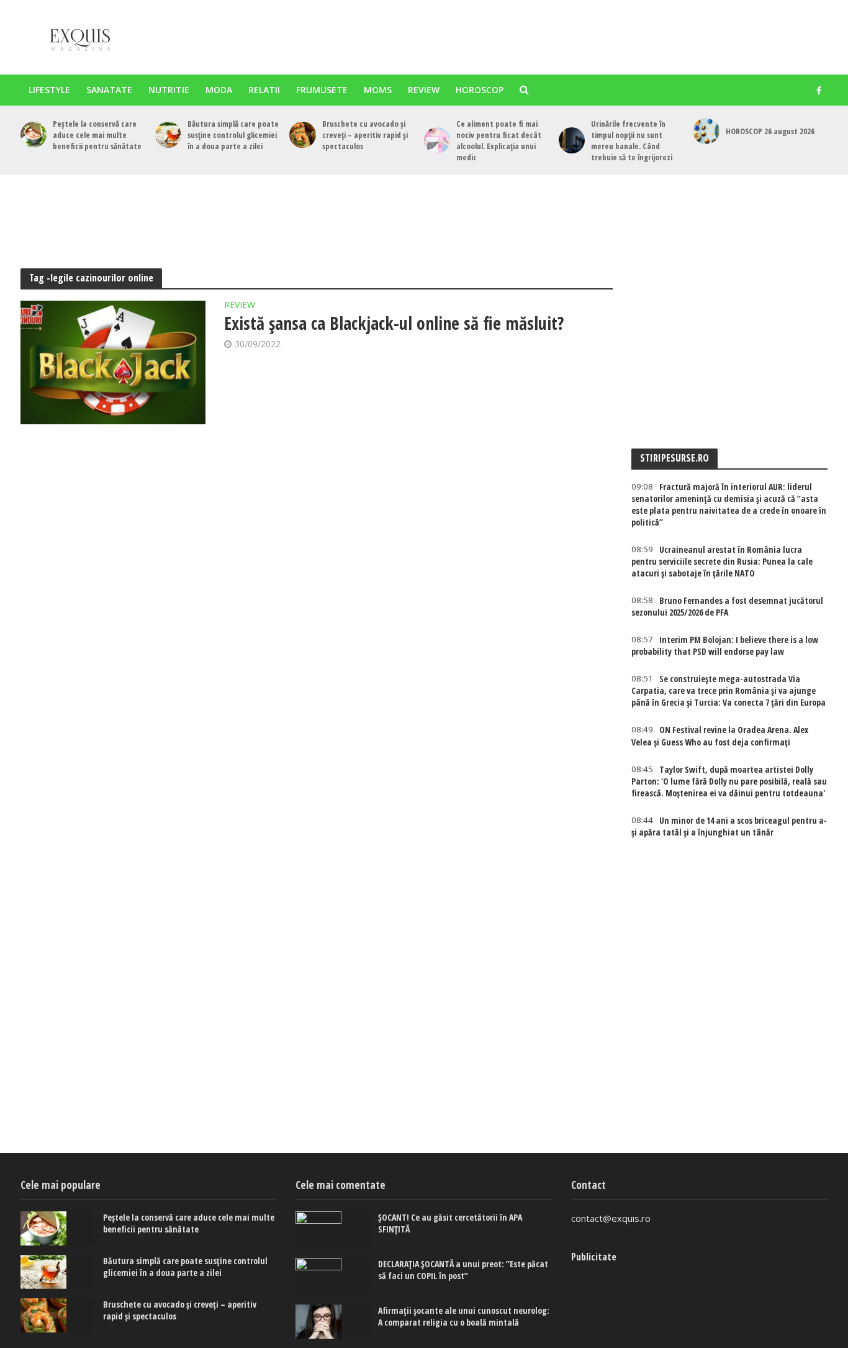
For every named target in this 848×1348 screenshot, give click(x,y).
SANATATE (109, 90)
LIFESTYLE (49, 90)
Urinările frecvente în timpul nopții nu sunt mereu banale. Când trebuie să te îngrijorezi (631, 140)
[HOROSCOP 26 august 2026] (706, 131)
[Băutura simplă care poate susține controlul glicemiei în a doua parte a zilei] (168, 135)
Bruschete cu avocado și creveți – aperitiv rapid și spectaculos (365, 135)
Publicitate (593, 1257)
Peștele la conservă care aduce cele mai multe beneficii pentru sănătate (97, 135)
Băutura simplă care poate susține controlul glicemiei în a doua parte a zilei (233, 135)
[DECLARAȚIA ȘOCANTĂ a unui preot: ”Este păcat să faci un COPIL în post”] (332, 1276)
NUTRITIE (168, 90)
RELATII (264, 90)
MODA (218, 90)
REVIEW (424, 90)
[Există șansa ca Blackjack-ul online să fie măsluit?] (112, 362)
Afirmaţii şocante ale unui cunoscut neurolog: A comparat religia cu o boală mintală (463, 1316)
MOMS (378, 90)
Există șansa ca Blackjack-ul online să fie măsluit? (394, 323)
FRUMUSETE (322, 90)
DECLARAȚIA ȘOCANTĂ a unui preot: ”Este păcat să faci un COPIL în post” (463, 1270)
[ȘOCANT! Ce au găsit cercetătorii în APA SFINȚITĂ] (332, 1230)
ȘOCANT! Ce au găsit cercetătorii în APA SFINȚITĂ (450, 1223)
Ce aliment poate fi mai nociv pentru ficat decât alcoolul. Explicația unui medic (498, 140)
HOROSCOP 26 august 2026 (770, 131)
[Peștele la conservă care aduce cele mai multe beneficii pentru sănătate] (33, 135)
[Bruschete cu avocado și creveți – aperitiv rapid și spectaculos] (302, 135)
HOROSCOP (479, 90)
